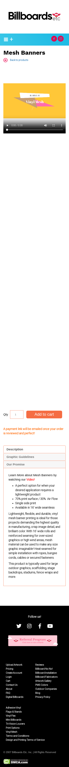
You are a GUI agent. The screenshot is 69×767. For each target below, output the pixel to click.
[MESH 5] (28, 384)
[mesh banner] (28, 225)
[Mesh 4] (28, 300)
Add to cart (44, 414)
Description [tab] (15, 449)
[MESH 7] (22, 344)
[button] (54, 38)
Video (30, 479)
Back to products (19, 60)
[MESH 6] (22, 181)
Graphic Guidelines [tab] (20, 457)
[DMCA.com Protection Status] (15, 761)
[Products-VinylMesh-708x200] (28, 148)
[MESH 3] (28, 263)
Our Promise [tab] (16, 464)
